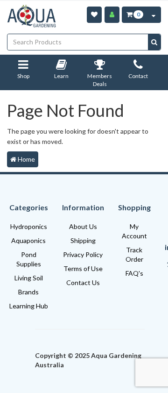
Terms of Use (83, 268)
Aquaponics (28, 240)
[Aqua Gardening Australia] (31, 16)
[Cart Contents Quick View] (153, 15)
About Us (83, 226)
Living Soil (28, 278)
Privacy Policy (83, 254)
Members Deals (99, 80)
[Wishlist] (94, 15)
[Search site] (154, 42)
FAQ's (134, 273)
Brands (28, 292)
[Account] (112, 15)
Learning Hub (28, 306)
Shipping (83, 240)
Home (25, 159)
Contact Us (83, 282)
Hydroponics (28, 226)
